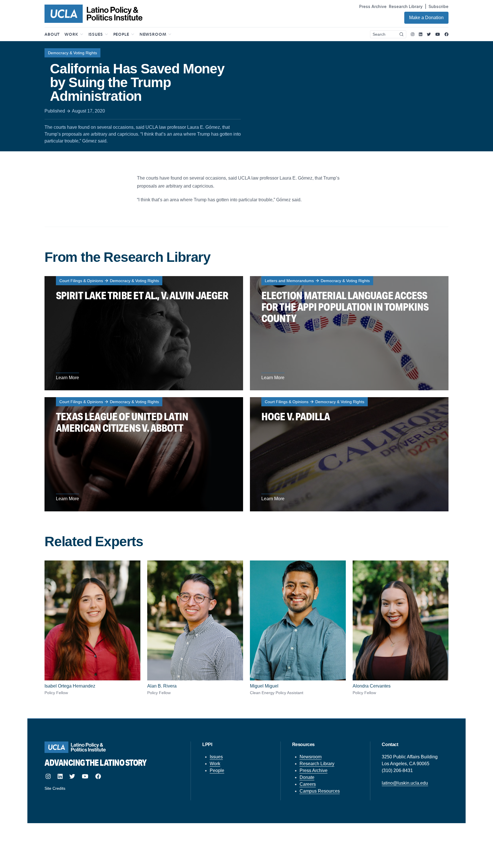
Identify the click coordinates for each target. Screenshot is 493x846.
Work (215, 763)
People (217, 770)
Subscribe (438, 6)
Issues (216, 756)
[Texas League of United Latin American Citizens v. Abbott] (144, 454)
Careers (308, 784)
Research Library (406, 6)
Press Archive (373, 6)
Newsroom (311, 756)
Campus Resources (320, 791)
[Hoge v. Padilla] (349, 454)
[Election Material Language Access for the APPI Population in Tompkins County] (349, 333)
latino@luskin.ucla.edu (405, 783)
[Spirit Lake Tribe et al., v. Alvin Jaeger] (144, 333)
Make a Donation (426, 17)
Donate (307, 777)
